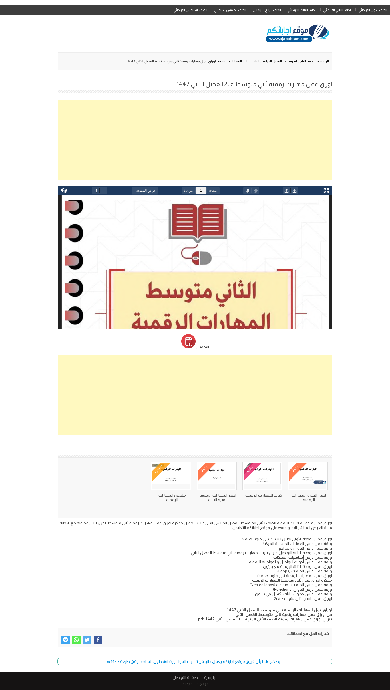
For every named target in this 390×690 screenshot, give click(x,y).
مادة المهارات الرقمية (233, 61)
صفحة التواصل (185, 677)
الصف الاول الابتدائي (372, 10)
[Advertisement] (195, 140)
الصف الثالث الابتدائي (302, 10)
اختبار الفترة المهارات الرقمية (309, 497)
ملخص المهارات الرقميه (172, 497)
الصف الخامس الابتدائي (230, 10)
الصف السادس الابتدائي (190, 10)
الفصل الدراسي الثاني (267, 61)
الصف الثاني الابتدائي (337, 10)
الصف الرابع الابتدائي (267, 10)
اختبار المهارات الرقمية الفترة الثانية (218, 497)
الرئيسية (323, 61)
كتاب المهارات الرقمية (263, 495)
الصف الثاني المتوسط (299, 61)
